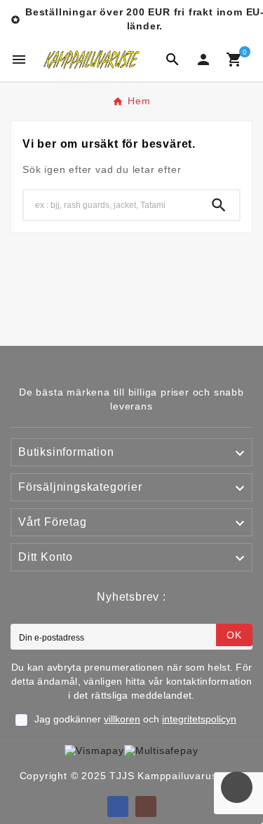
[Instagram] (145, 806)
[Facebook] (117, 806)
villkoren (122, 719)
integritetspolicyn (199, 719)
